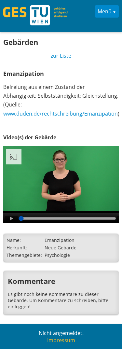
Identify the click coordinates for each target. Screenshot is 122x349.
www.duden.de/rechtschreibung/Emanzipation (60, 113)
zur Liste (61, 55)
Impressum (61, 340)
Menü (105, 11)
